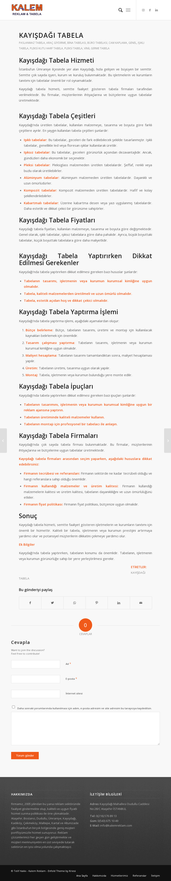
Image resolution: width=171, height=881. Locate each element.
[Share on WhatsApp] (75, 603)
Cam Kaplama (118, 43)
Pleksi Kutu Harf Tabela (46, 48)
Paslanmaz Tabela (32, 43)
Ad (68, 664)
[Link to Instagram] (143, 10)
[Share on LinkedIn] (119, 603)
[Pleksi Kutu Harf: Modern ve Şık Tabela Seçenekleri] (167, 440)
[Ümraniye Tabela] (3, 440)
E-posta (71, 679)
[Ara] (118, 10)
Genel (132, 43)
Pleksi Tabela (73, 48)
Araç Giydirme (56, 43)
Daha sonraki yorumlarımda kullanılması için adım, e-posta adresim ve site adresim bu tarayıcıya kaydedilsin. (84, 708)
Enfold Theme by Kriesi (62, 871)
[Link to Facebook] (150, 10)
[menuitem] (118, 10)
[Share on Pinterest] (97, 603)
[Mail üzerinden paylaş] (141, 603)
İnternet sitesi (74, 693)
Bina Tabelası (76, 43)
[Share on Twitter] (52, 603)
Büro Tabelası (97, 43)
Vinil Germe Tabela (97, 48)
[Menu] (128, 10)
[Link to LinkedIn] (156, 10)
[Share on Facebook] (30, 603)
